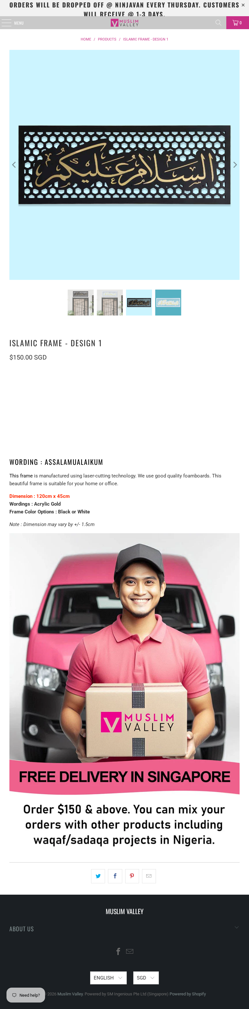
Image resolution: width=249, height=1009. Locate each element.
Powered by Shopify (188, 994)
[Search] (218, 22)
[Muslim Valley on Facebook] (119, 952)
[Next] (235, 165)
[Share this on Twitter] (98, 876)
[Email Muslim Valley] (130, 952)
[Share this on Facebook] (115, 876)
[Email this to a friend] (149, 876)
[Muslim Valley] (124, 22)
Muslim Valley (70, 994)
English (104, 978)
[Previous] (14, 165)
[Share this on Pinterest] (132, 876)
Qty (12, 417)
